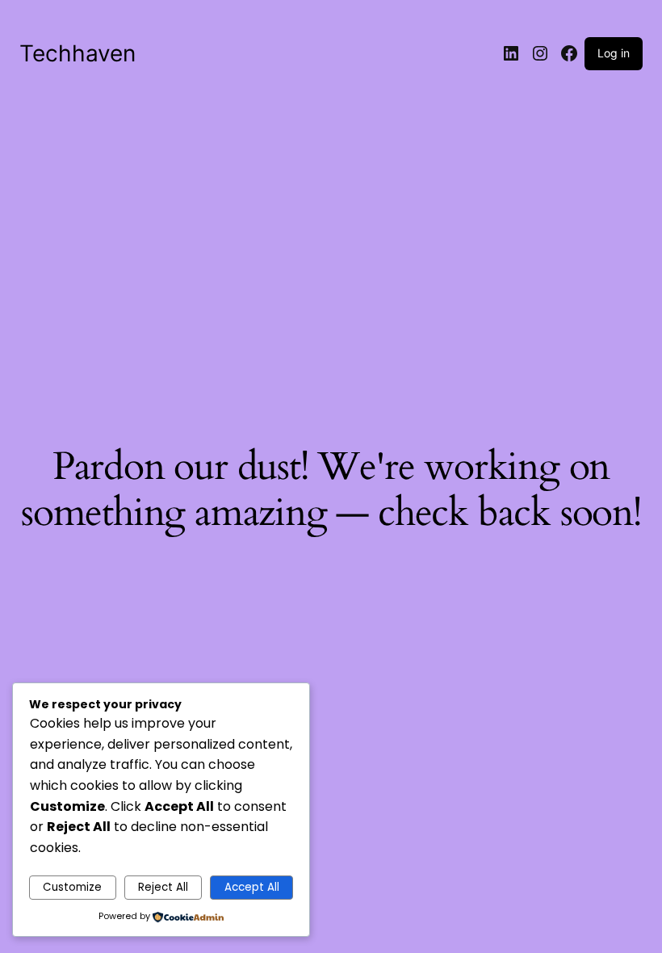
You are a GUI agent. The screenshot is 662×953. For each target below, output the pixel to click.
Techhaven (77, 53)
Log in (613, 53)
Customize (72, 887)
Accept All (251, 887)
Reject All (163, 887)
